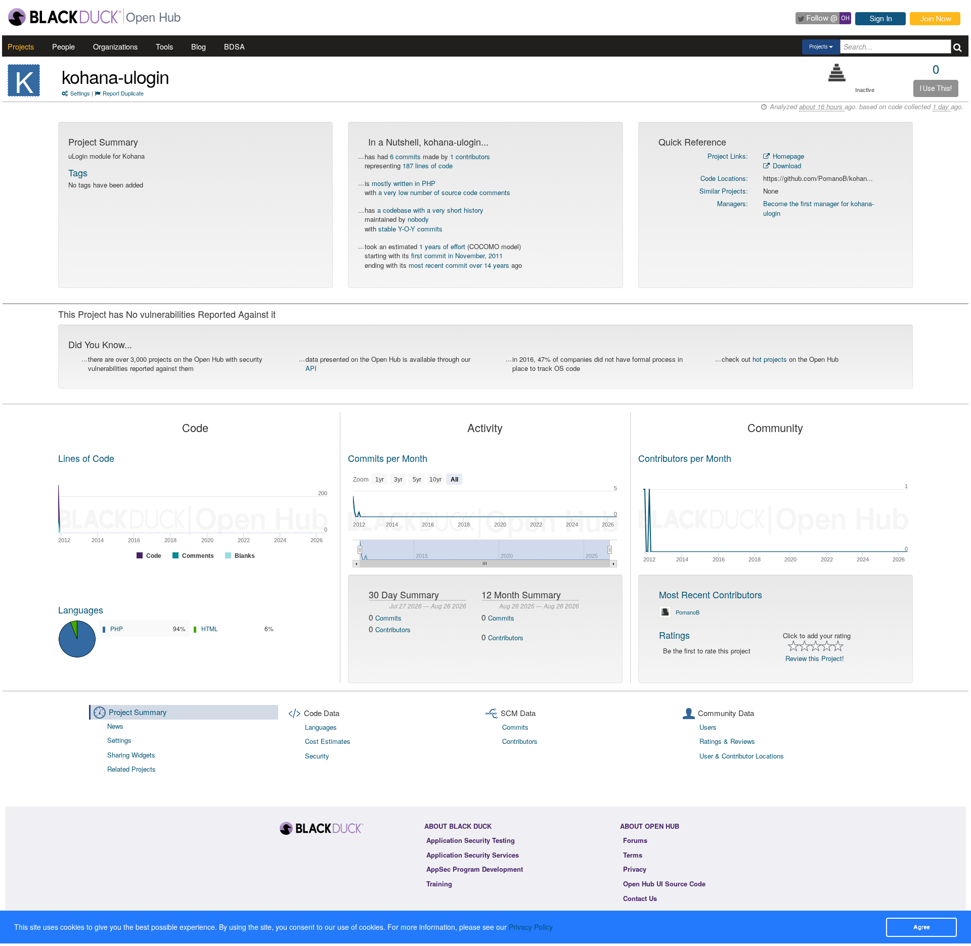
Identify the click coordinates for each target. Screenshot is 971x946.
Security (317, 756)
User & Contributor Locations (741, 756)
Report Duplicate (123, 93)
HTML (209, 628)
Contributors (393, 629)
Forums (635, 840)
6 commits (405, 156)
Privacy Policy (531, 927)
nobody (418, 219)
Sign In (881, 18)
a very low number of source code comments (444, 192)
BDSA (234, 46)
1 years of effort (442, 246)
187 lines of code (428, 165)
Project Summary (138, 711)
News (115, 726)
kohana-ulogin (115, 76)
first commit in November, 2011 (457, 255)
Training (439, 883)
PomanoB (687, 612)
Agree (921, 926)
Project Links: (728, 156)
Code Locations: (724, 178)
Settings (80, 93)
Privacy (634, 869)
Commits (388, 618)
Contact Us (640, 898)
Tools (164, 46)
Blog (198, 46)
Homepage (787, 156)
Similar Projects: (723, 191)
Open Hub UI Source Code (664, 883)
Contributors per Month (684, 457)
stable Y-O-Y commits (410, 228)
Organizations (115, 46)
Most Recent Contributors (710, 594)
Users (708, 727)
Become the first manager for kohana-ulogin (818, 208)
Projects (21, 46)
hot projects (770, 359)
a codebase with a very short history (430, 210)
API (311, 368)
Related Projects (131, 769)
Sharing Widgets (131, 755)
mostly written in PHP (403, 183)
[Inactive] (837, 72)
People (63, 46)
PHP (116, 628)
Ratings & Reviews (727, 741)
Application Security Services (472, 855)
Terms (632, 855)
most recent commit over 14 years (459, 265)
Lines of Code (86, 457)
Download (786, 165)
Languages (80, 609)
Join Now (935, 18)
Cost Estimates (327, 741)
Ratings (674, 634)
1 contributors (470, 156)
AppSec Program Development (474, 869)
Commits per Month (387, 457)
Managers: (732, 203)
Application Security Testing (470, 840)
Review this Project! (814, 658)
